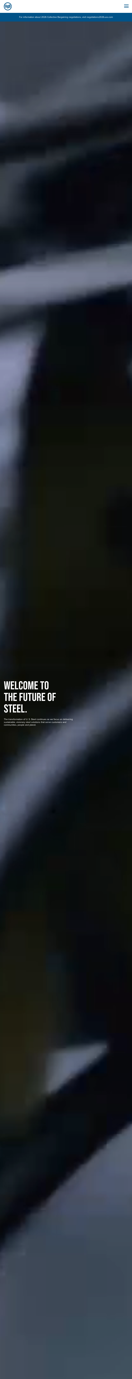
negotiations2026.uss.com (100, 17)
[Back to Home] (6, 6)
